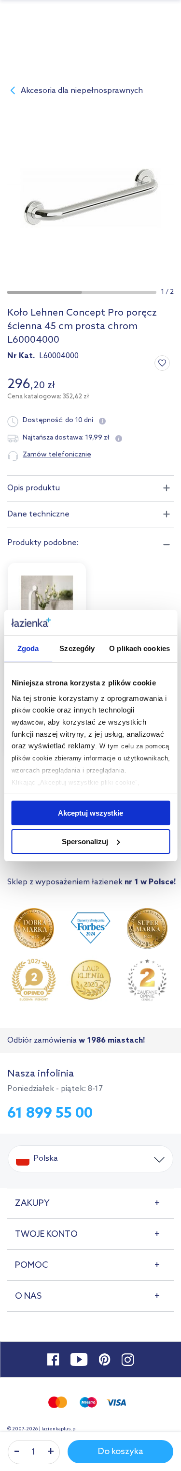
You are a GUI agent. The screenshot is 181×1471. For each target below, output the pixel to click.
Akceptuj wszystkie (90, 813)
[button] (44, 292)
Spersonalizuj (85, 841)
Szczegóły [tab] (77, 648)
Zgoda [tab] (28, 648)
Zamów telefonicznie (57, 455)
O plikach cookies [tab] (139, 648)
